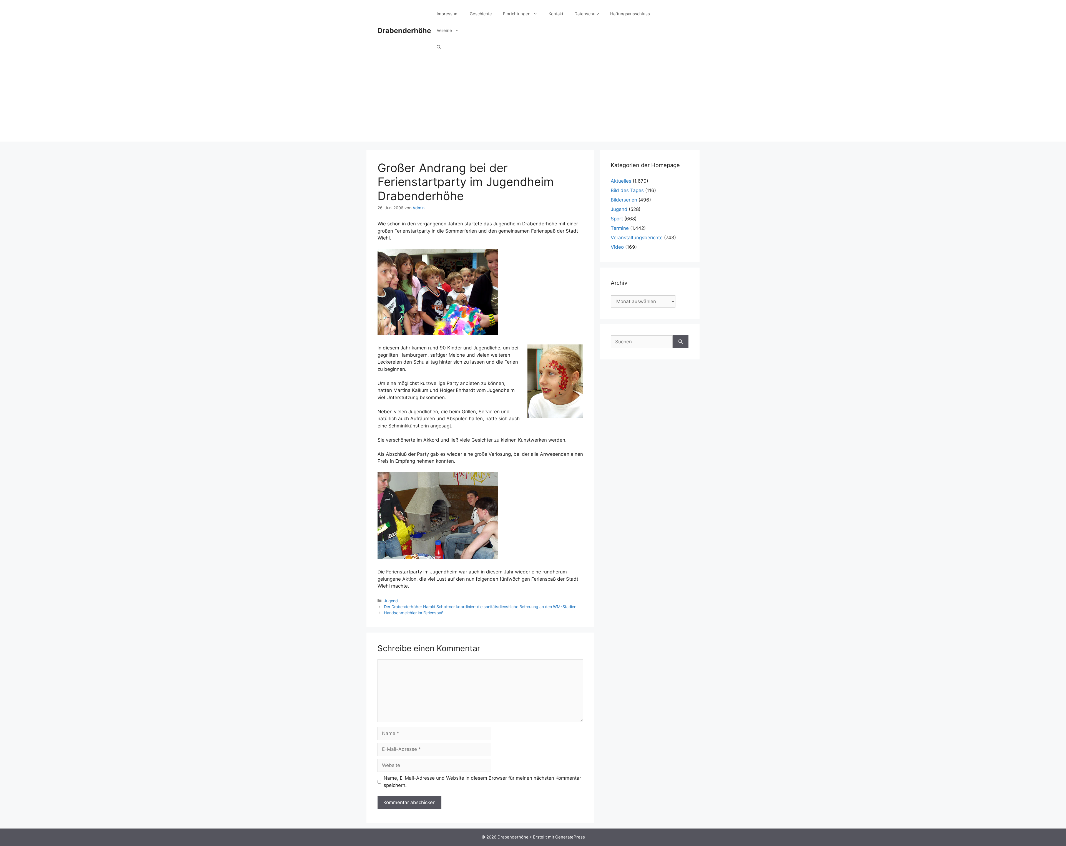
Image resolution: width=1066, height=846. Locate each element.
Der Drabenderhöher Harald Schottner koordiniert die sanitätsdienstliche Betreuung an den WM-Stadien (480, 606)
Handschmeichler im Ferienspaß (414, 612)
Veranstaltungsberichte (637, 237)
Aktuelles (621, 181)
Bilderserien (624, 200)
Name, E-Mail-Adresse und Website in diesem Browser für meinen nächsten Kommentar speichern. (482, 781)
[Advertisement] (533, 103)
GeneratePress (570, 837)
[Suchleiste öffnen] (438, 47)
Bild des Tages (627, 190)
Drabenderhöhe (404, 30)
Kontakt (556, 13)
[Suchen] (680, 342)
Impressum (448, 13)
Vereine (444, 30)
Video (617, 247)
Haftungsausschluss (630, 13)
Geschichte (481, 13)
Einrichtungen (517, 13)
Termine (620, 228)
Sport (617, 218)
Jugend (391, 600)
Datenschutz (586, 13)
